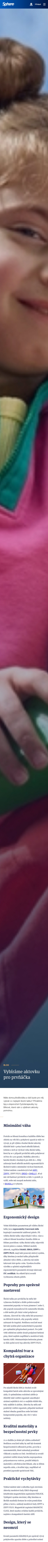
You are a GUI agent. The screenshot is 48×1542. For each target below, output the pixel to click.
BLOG (6, 1065)
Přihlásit (38, 4)
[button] (44, 4)
